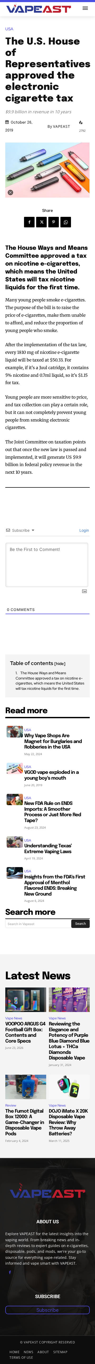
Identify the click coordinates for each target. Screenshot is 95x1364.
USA (9, 29)
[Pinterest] (53, 222)
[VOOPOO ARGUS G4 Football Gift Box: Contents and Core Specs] (25, 999)
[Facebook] (29, 222)
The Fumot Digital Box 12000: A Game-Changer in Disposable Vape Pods (24, 1122)
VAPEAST (61, 126)
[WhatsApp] (65, 222)
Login (83, 530)
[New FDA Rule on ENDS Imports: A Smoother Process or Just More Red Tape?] (15, 799)
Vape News (13, 1018)
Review (10, 1105)
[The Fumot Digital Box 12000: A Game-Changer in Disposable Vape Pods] (25, 1087)
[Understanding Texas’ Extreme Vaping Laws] (15, 842)
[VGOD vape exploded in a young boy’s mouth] (15, 768)
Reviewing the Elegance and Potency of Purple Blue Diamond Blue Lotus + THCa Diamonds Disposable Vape (69, 1041)
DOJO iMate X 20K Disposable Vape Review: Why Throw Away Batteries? (68, 1122)
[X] (41, 222)
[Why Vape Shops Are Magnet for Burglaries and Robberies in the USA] (15, 731)
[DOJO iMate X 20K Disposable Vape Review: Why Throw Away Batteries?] (69, 1087)
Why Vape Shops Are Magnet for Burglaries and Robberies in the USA (53, 742)
